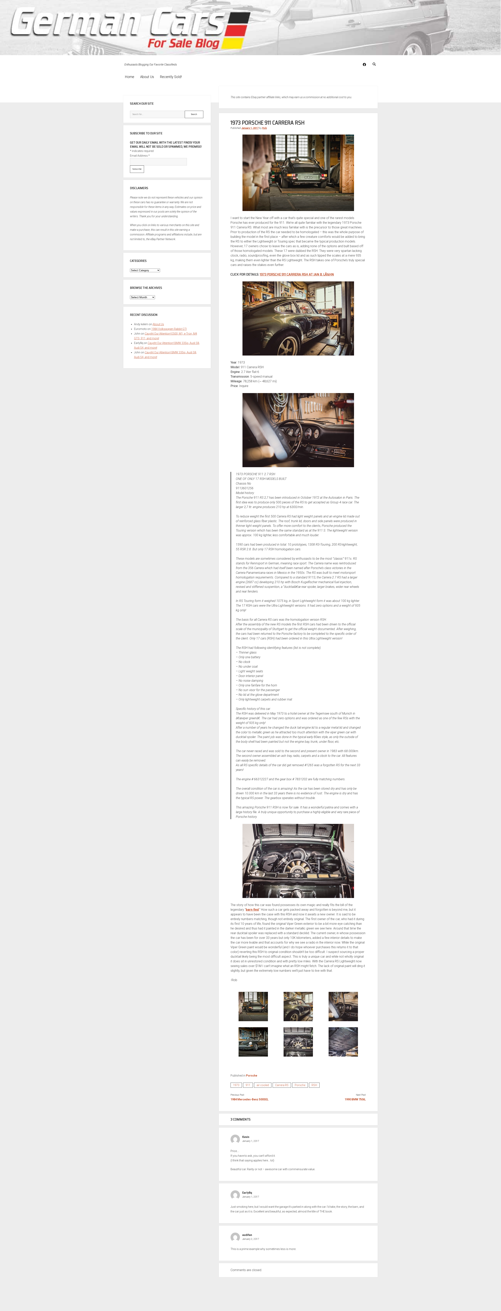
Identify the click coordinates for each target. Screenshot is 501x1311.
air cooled (263, 1085)
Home (129, 77)
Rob (264, 128)
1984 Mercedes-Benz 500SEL (250, 1099)
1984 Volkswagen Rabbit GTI (169, 328)
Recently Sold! (171, 77)
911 (248, 1085)
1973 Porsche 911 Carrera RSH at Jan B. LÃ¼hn (297, 274)
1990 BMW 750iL (355, 1099)
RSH (314, 1085)
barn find (252, 909)
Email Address (140, 155)
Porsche (251, 1075)
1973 (236, 1085)
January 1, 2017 (250, 128)
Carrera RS (281, 1085)
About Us (147, 77)
